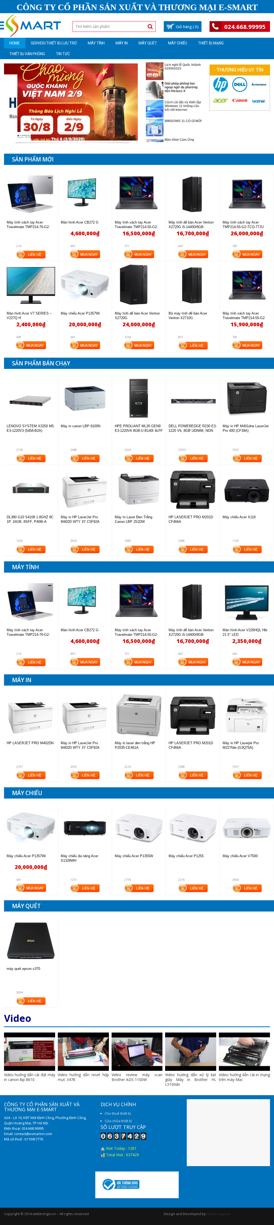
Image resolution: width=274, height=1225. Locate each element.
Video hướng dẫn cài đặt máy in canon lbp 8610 (29, 1077)
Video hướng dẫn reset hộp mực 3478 (83, 1077)
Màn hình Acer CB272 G (79, 222)
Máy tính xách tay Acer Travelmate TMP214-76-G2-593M (28, 226)
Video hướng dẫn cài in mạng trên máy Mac (244, 1077)
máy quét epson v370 (23, 969)
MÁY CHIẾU (177, 43)
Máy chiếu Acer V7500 (240, 856)
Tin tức (63, 54)
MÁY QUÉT (148, 43)
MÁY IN (122, 43)
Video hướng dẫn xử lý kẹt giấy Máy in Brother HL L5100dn (190, 1079)
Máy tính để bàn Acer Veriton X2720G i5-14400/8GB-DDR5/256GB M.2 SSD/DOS (191, 226)
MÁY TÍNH (96, 43)
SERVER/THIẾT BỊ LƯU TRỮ (54, 43)
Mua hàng (85, 253)
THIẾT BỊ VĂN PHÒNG (27, 54)
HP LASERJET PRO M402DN (30, 743)
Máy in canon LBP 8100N (80, 426)
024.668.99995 (245, 26)
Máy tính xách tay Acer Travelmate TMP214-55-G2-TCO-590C (136, 226)
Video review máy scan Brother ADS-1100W (137, 1077)
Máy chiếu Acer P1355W (134, 856)
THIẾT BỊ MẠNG (211, 43)
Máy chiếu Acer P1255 (186, 856)
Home (14, 43)
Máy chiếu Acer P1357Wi (80, 313)
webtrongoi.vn (219, 1213)
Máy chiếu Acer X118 (239, 517)
